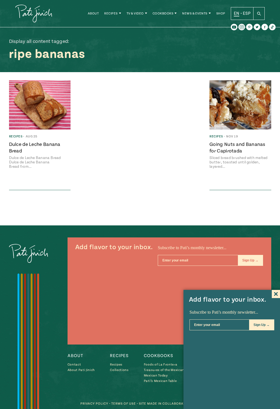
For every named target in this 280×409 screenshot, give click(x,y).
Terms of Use (123, 403)
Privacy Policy (94, 403)
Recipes (111, 13)
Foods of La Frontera (160, 364)
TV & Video (135, 13)
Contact (74, 364)
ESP (246, 13)
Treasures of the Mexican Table (169, 370)
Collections (119, 370)
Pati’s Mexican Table (160, 381)
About (93, 13)
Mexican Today (156, 375)
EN (237, 13)
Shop (220, 13)
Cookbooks (163, 13)
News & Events (195, 13)
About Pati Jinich (81, 370)
